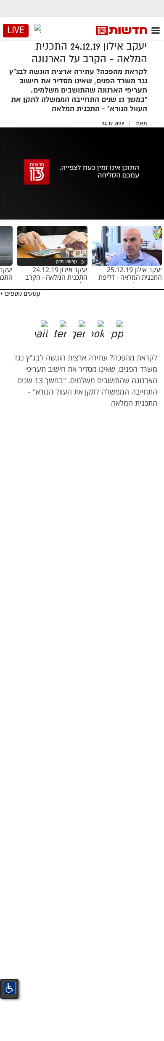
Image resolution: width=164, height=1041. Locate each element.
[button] (123, 327)
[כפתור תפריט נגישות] (9, 988)
